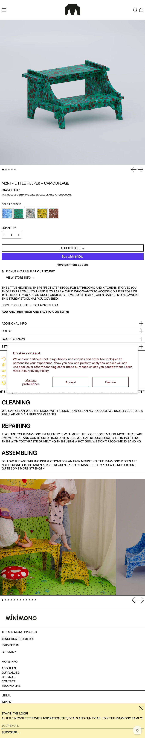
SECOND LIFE (11, 686)
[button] (135, 10)
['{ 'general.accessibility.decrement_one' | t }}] (4, 235)
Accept (70, 382)
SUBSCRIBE (9, 732)
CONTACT (9, 681)
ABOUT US (9, 668)
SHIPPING (24, 194)
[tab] (3, 169)
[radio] (7, 213)
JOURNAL (8, 677)
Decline (110, 382)
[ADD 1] (19, 235)
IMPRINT (7, 702)
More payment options (72, 264)
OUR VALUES (10, 673)
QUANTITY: (9, 228)
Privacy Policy (39, 371)
